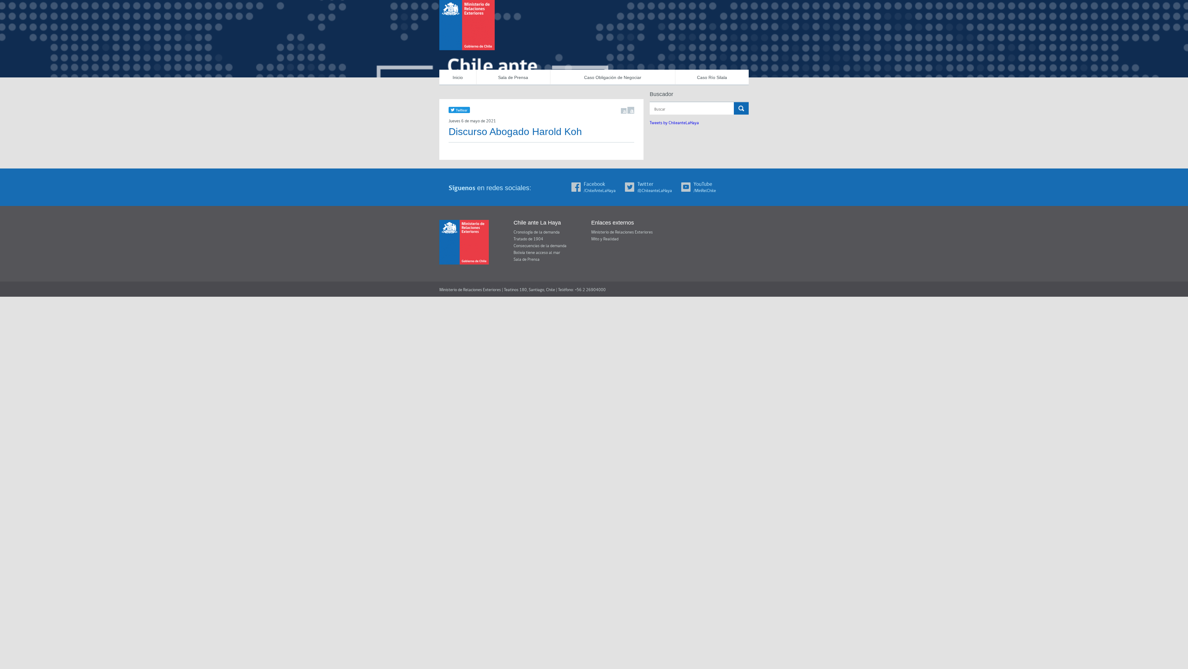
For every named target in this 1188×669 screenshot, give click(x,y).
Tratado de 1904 (528, 239)
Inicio (458, 77)
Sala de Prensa (513, 77)
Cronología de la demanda (537, 232)
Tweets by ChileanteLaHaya (674, 123)
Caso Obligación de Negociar (612, 77)
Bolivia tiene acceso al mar (537, 253)
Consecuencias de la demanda (540, 246)
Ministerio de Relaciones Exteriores (622, 232)
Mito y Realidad (604, 239)
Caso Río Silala (712, 77)
